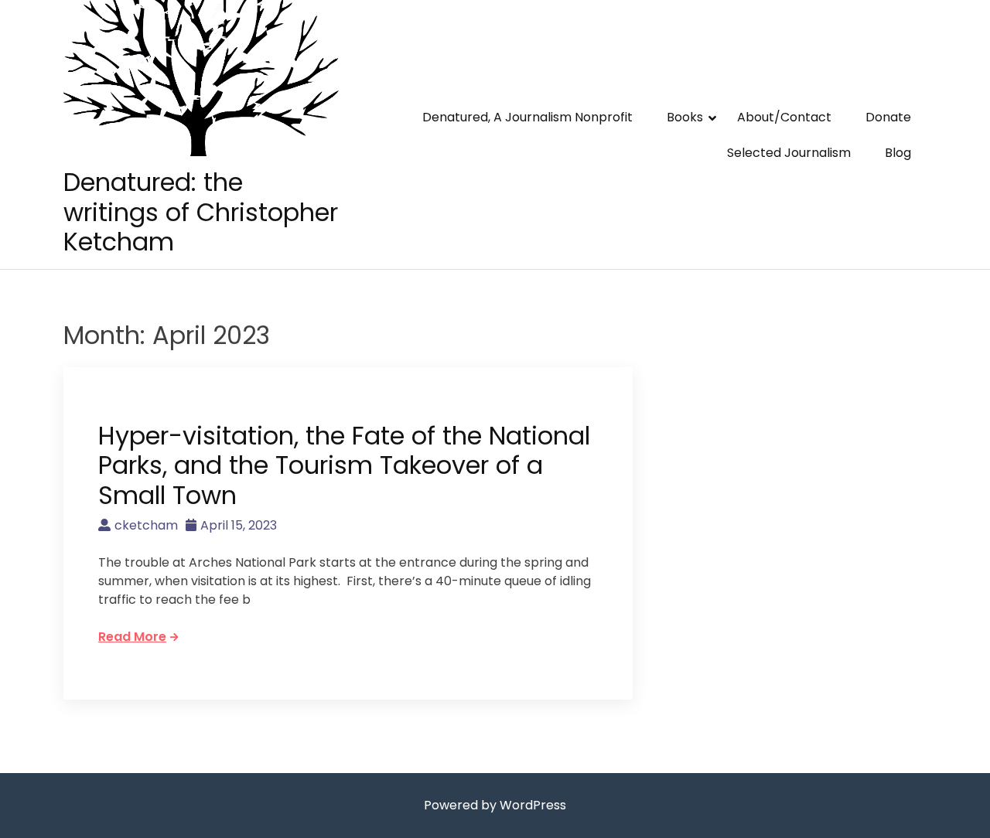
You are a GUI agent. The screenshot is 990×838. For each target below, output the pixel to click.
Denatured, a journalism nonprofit (527, 117)
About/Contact (784, 117)
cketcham (146, 525)
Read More (132, 637)
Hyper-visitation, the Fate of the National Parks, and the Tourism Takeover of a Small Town (344, 465)
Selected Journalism (789, 153)
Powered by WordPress (495, 805)
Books (685, 117)
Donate (888, 117)
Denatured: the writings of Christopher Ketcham (200, 212)
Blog (898, 153)
